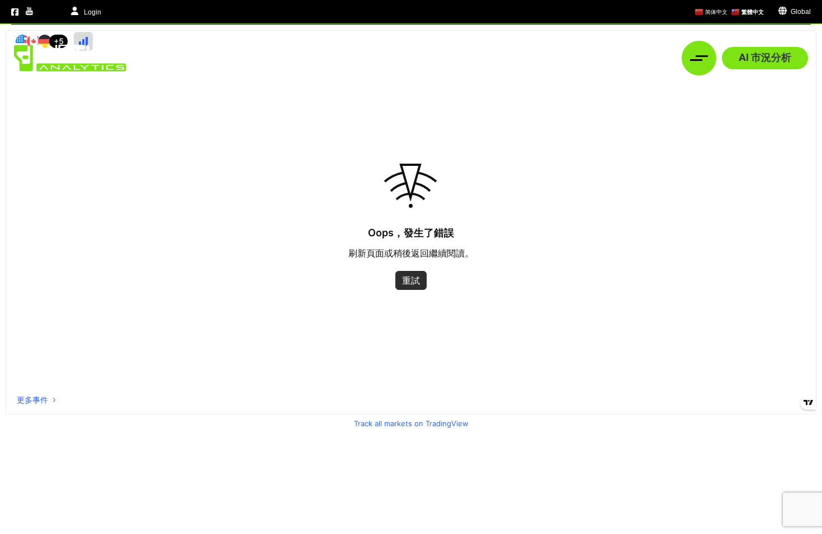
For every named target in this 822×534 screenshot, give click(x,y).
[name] (70, 58)
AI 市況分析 (765, 57)
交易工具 (495, 58)
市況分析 (352, 58)
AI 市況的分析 (427, 58)
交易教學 (560, 58)
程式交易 (625, 58)
